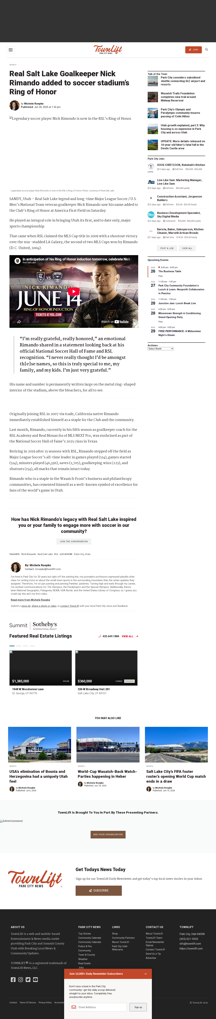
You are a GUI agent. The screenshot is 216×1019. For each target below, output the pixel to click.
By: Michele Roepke (38, 565)
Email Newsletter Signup (155, 944)
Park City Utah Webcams (119, 948)
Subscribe (100, 890)
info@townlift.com (190, 943)
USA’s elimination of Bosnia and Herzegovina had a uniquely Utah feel (38, 776)
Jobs (81, 967)
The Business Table (169, 271)
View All (127, 636)
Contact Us (154, 927)
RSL (56, 554)
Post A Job (167, 248)
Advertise (151, 958)
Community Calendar (89, 937)
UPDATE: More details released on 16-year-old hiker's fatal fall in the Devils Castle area (183, 145)
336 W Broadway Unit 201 (94, 689)
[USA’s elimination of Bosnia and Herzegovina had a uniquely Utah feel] (39, 745)
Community (84, 950)
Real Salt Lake (45, 554)
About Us (17, 927)
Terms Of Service (28, 1002)
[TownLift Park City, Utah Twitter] (28, 980)
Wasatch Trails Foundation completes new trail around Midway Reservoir (178, 97)
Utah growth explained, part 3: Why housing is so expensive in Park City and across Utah (183, 129)
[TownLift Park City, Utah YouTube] (35, 980)
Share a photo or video (44, 606)
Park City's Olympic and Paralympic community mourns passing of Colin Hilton (180, 113)
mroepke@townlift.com (48, 569)
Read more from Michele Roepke (30, 600)
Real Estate (84, 963)
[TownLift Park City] (108, 49)
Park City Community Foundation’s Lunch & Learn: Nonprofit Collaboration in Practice (181, 289)
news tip (25, 606)
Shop (115, 933)
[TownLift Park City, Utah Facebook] (13, 980)
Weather (83, 959)
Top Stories (84, 933)
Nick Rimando (28, 554)
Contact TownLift (155, 949)
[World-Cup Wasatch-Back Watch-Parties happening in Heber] (107, 745)
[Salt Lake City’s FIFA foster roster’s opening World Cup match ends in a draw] (176, 745)
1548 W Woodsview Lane (28, 689)
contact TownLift (69, 606)
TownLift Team (154, 937)
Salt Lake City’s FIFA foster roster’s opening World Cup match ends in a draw (176, 776)
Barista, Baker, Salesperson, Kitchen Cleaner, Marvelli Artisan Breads (180, 231)
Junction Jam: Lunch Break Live (177, 303)
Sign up (138, 1007)
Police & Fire (85, 946)
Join (195, 49)
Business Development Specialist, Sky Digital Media (178, 214)
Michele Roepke (34, 103)
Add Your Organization (108, 834)
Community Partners (123, 937)
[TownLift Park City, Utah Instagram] (20, 980)
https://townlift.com (191, 948)
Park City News (89, 927)
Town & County (86, 954)
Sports (12, 65)
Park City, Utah (82, 554)
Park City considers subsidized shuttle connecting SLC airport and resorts (183, 81)
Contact (13, 1002)
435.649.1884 (110, 636)
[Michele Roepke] (15, 105)
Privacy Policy (45, 1002)
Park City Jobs (156, 158)
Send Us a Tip (153, 953)
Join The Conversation (74, 541)
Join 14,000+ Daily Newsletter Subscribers (96, 973)
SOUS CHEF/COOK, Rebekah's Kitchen (181, 165)
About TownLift (120, 942)
